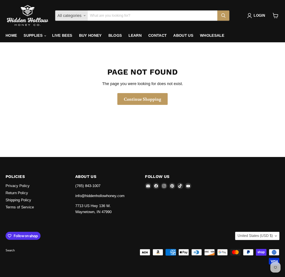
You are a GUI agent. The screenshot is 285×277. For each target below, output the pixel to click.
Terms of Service (20, 207)
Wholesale (212, 35)
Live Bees (62, 35)
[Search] (223, 15)
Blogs (115, 35)
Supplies (34, 35)
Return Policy (17, 193)
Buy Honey (90, 35)
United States (255, 236)
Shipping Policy (18, 200)
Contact (157, 35)
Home (11, 35)
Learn (135, 35)
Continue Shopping (142, 99)
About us (183, 35)
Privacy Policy (18, 186)
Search (10, 250)
